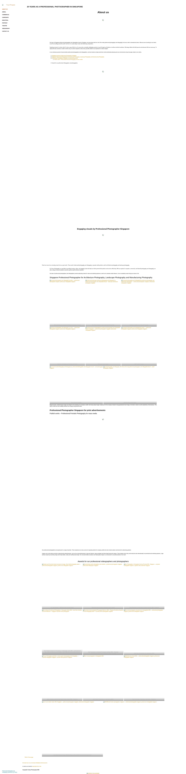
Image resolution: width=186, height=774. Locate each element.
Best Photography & (133, 607)
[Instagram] (8, 2)
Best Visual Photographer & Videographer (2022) (103, 699)
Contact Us (5, 31)
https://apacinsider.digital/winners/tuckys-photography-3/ (79, 754)
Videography (6, 28)
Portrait (4, 23)
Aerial (4, 11)
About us (4, 9)
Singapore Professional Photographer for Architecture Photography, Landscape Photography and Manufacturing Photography (78, 56)
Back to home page (29, 757)
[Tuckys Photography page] (5, 2)
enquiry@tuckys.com (36, 766)
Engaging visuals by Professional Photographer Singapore (64, 55)
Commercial (5, 14)
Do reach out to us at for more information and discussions (35, 762)
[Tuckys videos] (11, 2)
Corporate (5, 17)
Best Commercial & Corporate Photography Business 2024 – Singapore (103, 652)
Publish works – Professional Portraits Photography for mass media (68, 59)
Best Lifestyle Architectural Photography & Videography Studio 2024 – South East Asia (62, 650)
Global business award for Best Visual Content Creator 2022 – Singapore (62, 699)
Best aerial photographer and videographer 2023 (144, 653)
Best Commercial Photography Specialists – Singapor (144, 699)
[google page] (14, 2)
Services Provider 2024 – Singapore (151, 607)
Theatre (4, 25)
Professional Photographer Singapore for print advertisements (65, 58)
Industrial (5, 20)
